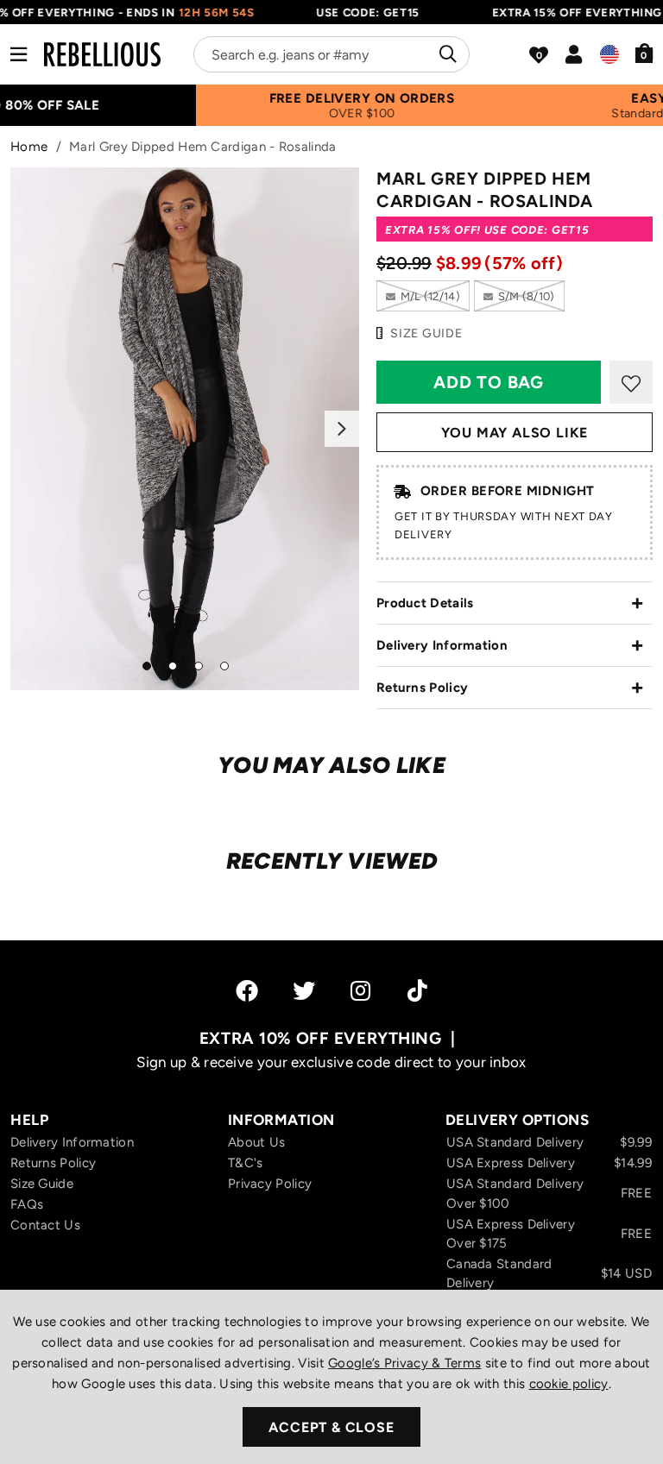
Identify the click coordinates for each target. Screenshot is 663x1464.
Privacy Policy (270, 1183)
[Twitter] (304, 990)
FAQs (26, 1204)
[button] (644, 52)
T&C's (245, 1163)
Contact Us (45, 1225)
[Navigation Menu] (18, 54)
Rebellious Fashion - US (102, 54)
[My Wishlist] (538, 55)
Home (28, 146)
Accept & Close (331, 1427)
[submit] (446, 54)
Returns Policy (422, 687)
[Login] (573, 54)
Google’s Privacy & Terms (404, 1363)
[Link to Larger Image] (184, 428)
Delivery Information (442, 645)
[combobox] (331, 54)
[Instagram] (361, 990)
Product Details (425, 603)
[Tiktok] (417, 990)
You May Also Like (515, 432)
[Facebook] (247, 990)
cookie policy (569, 1384)
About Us (256, 1142)
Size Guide (41, 1183)
